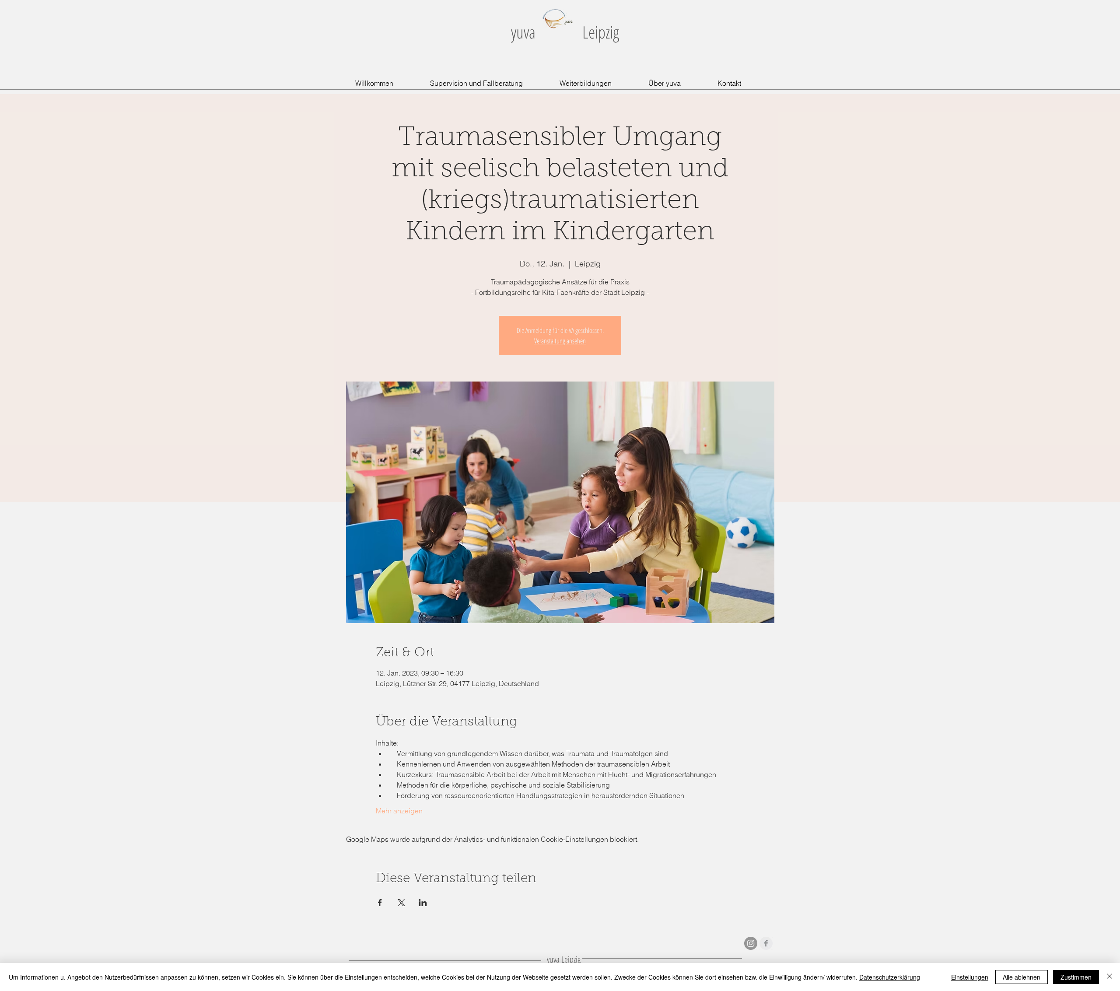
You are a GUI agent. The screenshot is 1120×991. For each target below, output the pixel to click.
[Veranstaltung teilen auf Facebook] (380, 902)
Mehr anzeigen (399, 810)
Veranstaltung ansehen (560, 341)
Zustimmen (1076, 977)
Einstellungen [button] (969, 977)
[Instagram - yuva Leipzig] (750, 943)
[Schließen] (1109, 977)
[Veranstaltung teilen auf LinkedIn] (423, 902)
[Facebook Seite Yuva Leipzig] (766, 943)
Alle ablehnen (1021, 977)
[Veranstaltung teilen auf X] (401, 902)
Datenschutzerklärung (889, 977)
